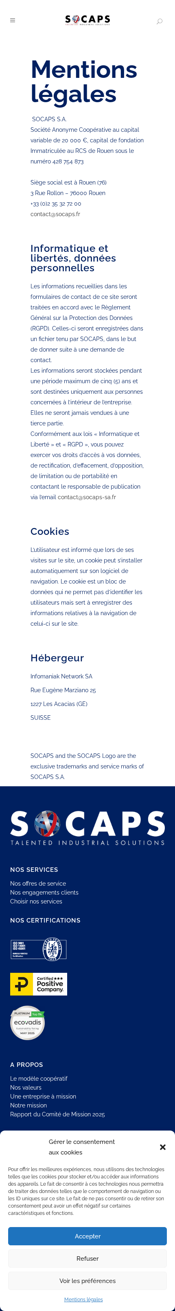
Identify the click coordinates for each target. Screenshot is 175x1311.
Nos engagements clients (44, 892)
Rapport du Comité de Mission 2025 (57, 1114)
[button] (163, 1147)
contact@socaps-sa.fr (87, 497)
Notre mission (28, 1105)
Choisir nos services (36, 901)
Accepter (88, 1236)
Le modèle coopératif (39, 1078)
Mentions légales (83, 1299)
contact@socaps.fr (55, 214)
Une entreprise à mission (43, 1096)
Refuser (87, 1258)
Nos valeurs (26, 1087)
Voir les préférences (87, 1281)
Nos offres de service (38, 883)
